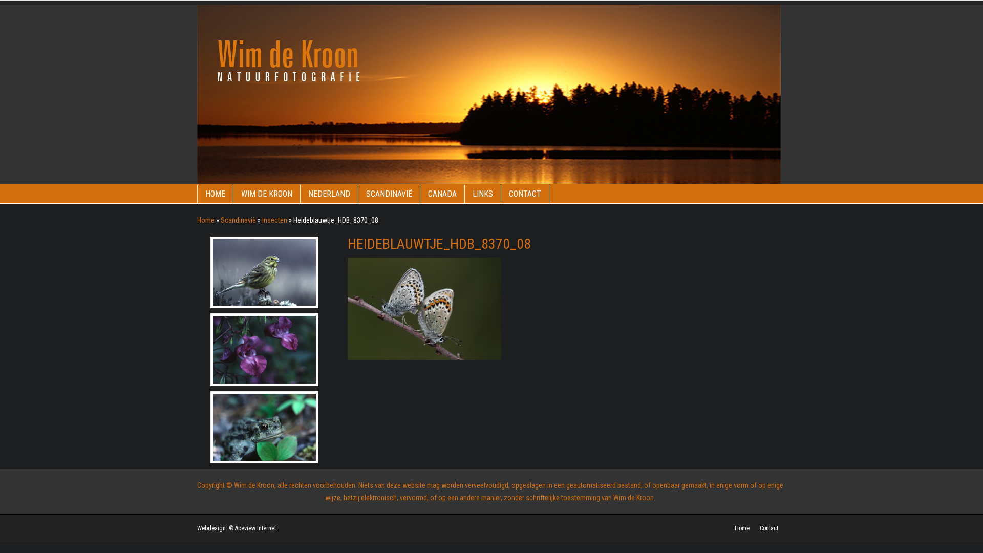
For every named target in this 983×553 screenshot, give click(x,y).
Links (483, 194)
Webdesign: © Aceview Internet (236, 528)
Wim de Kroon (266, 194)
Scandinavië (389, 194)
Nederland (329, 194)
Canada (442, 194)
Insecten (274, 220)
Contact (525, 194)
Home (215, 194)
